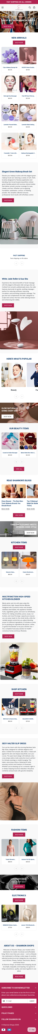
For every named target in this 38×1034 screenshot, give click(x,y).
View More (19, 515)
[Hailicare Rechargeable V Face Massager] (28, 141)
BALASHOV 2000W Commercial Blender (27, 719)
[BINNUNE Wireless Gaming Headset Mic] (10, 913)
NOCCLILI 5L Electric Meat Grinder (10, 719)
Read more (5, 509)
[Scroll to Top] (34, 1023)
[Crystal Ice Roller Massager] (10, 440)
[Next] (22, 263)
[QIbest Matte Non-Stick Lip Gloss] (28, 440)
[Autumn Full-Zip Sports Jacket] (28, 847)
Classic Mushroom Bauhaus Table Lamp (27, 572)
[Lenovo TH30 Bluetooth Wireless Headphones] (28, 913)
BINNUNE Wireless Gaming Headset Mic (10, 925)
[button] (34, 7)
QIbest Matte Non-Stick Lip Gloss (28, 453)
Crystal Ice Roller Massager (10, 452)
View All (19, 469)
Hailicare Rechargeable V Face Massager (28, 153)
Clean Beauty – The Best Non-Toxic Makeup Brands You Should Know (12, 503)
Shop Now (8, 200)
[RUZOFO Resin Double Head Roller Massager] (28, 55)
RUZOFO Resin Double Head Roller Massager (28, 67)
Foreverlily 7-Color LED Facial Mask (10, 153)
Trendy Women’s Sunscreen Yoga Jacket (10, 859)
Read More (19, 976)
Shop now (7, 26)
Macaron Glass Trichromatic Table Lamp (10, 572)
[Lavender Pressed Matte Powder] (10, 112)
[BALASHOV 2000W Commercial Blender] (28, 707)
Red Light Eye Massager (10, 96)
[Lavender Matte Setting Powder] (28, 112)
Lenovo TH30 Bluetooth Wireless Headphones (27, 925)
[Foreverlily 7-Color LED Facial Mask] (10, 141)
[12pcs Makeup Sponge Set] (10, 55)
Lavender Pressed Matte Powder (10, 125)
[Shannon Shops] (19, 7)
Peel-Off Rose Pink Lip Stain (28, 96)
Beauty (14, 390)
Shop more (19, 43)
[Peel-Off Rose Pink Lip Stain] (28, 84)
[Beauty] (14, 375)
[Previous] (16, 263)
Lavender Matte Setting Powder (28, 125)
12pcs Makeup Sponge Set (10, 67)
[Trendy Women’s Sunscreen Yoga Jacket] (10, 847)
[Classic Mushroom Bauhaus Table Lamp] (28, 560)
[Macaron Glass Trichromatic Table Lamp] (10, 560)
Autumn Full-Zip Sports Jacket (28, 859)
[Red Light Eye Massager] (10, 84)
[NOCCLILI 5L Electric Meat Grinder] (10, 707)
